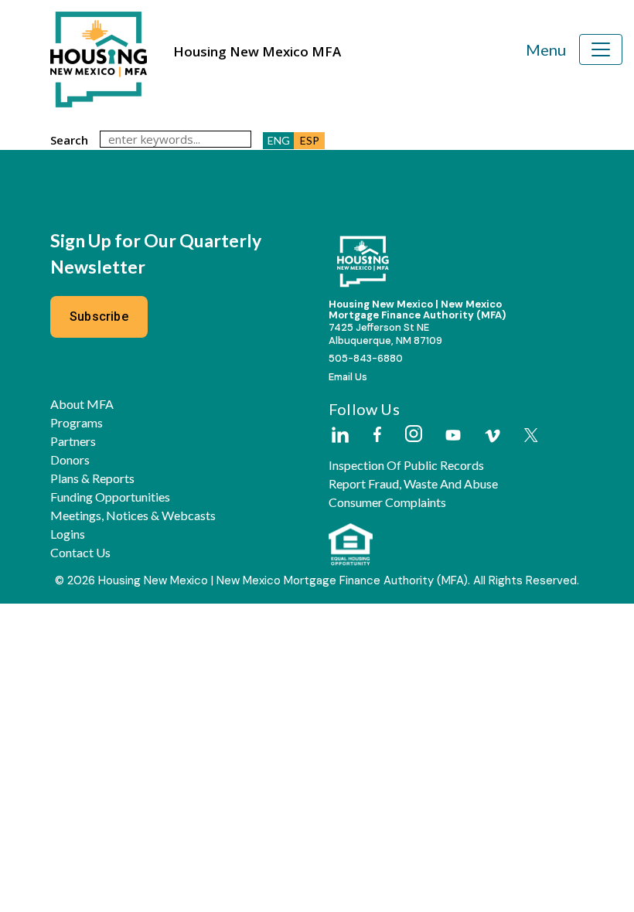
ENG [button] (279, 140)
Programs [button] (76, 423)
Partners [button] (73, 441)
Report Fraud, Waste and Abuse (413, 484)
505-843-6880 (366, 358)
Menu (546, 49)
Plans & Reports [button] (92, 478)
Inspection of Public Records (406, 465)
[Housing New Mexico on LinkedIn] (339, 435)
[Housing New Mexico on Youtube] (453, 436)
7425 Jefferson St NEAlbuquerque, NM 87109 (385, 334)
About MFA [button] (82, 404)
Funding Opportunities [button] (110, 497)
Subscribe (99, 316)
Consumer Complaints (387, 502)
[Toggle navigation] (600, 49)
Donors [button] (70, 460)
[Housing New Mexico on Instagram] (413, 434)
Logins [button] (67, 534)
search (69, 140)
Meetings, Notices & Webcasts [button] (133, 515)
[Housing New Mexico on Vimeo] (492, 435)
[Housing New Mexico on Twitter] (531, 436)
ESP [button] (309, 140)
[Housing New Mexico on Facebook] (377, 435)
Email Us (348, 376)
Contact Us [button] (80, 553)
